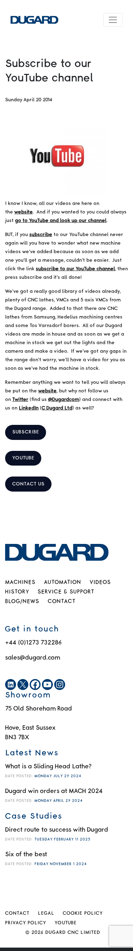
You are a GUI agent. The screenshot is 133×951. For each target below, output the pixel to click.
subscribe (40, 234)
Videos (100, 582)
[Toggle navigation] (112, 20)
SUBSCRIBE (25, 432)
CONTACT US (28, 484)
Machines (20, 582)
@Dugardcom (63, 399)
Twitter (20, 399)
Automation (62, 582)
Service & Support (66, 592)
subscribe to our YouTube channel (75, 268)
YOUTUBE (23, 458)
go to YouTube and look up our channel (60, 220)
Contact (61, 601)
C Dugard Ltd (57, 408)
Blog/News (22, 601)
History (17, 592)
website (23, 212)
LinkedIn (29, 408)
